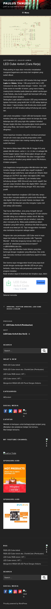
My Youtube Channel (15, 440)
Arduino (11, 307)
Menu (27, 13)
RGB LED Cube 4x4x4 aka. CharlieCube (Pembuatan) (23, 369)
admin (28, 60)
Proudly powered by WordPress (15, 603)
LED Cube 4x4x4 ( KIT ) (12, 378)
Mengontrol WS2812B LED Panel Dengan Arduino (22, 383)
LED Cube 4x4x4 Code (21, 284)
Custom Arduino (24, 307)
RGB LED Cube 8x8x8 (11, 365)
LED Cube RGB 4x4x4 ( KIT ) (14, 374)
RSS (5, 546)
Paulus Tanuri (16, 3)
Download (40, 282)
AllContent (7, 397)
